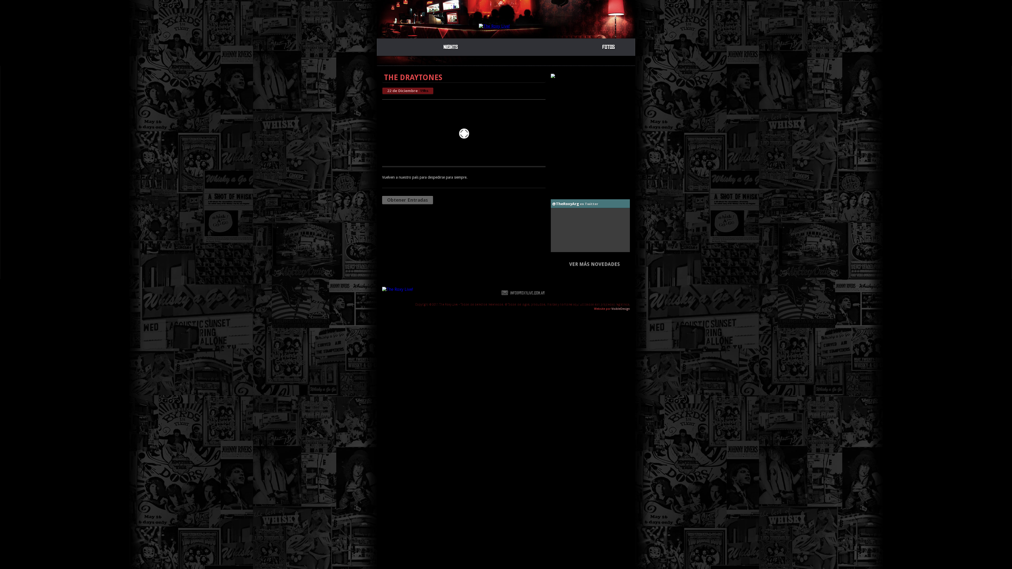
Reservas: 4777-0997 (571, 293)
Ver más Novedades (594, 264)
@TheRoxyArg (565, 204)
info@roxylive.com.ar (523, 293)
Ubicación (610, 293)
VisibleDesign (620, 309)
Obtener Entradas (407, 200)
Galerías (609, 46)
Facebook (427, 293)
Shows (403, 46)
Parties (451, 46)
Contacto (483, 293)
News (561, 46)
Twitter (454, 293)
